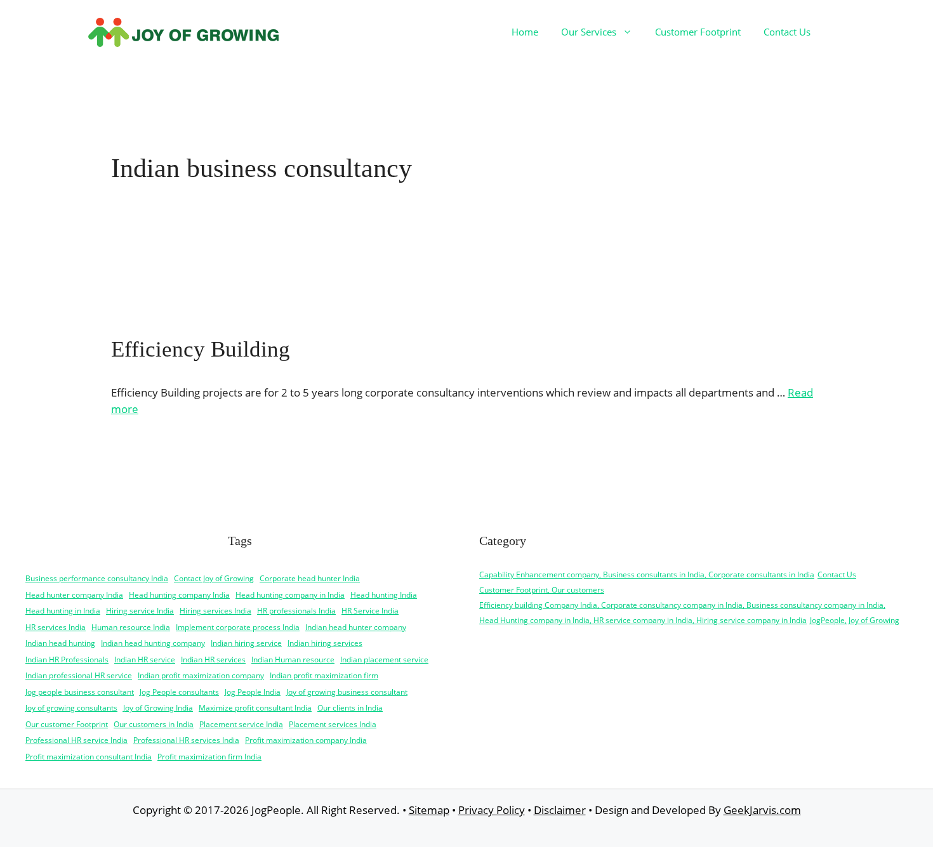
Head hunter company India (74, 594)
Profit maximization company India (306, 740)
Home (525, 31)
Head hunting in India (62, 610)
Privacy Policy (491, 810)
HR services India (55, 627)
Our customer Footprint (66, 724)
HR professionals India (296, 610)
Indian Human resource (292, 659)
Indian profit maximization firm (324, 675)
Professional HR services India (186, 740)
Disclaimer (560, 810)
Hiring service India (140, 610)
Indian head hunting (60, 643)
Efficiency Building (200, 349)
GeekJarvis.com (762, 810)
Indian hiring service (246, 643)
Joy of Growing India (158, 707)
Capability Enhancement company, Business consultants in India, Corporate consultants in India (646, 574)
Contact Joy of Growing (214, 578)
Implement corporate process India (238, 627)
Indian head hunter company (355, 627)
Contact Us (787, 31)
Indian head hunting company (153, 643)
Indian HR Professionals (67, 659)
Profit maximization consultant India (88, 756)
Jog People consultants (179, 691)
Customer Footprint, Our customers (541, 589)
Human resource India (130, 627)
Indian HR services (213, 659)
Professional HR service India (76, 740)
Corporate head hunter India (310, 578)
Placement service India (241, 724)
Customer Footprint (698, 31)
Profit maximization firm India (209, 756)
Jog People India (253, 691)
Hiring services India (215, 610)
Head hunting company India (179, 594)
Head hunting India (383, 594)
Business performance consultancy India (96, 578)
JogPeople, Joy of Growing (854, 620)
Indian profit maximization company (201, 675)
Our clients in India (350, 707)
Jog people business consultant (79, 691)
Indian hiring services (325, 643)
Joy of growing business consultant (346, 691)
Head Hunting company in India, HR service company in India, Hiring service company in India (643, 620)
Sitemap (429, 810)
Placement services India (332, 724)
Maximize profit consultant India (255, 707)
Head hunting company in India (290, 594)
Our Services (588, 31)
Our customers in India (154, 724)
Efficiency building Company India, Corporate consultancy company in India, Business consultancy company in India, (682, 605)
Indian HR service (144, 659)
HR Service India (370, 610)
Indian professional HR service (78, 675)
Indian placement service (384, 659)
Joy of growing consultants (71, 707)
